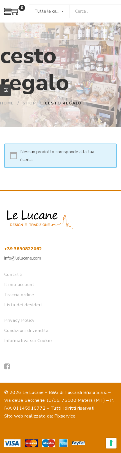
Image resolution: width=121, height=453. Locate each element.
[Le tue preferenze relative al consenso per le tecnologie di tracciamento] (111, 443)
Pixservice (65, 416)
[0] (15, 13)
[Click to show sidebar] (5, 90)
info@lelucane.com (22, 258)
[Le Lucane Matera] (7, 366)
